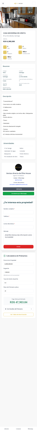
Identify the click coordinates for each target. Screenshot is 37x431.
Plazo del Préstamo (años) (11, 287)
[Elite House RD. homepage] (18, 3)
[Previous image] (3, 17)
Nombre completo (9, 209)
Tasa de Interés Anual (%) (11, 279)
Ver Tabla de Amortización (18, 314)
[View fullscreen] (34, 25)
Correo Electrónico (9, 224)
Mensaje (6, 231)
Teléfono (6, 216)
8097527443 (18, 180)
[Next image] (34, 17)
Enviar (18, 246)
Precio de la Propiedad (10, 260)
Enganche (6, 268)
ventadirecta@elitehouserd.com (18, 184)
